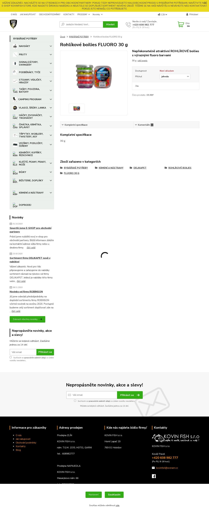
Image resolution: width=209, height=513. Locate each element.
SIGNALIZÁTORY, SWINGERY (28, 63)
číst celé (31, 247)
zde (117, 505)
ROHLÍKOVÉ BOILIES (179, 167)
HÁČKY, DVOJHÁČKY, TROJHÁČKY (30, 117)
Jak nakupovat (23, 439)
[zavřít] (205, 3)
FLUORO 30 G (71, 173)
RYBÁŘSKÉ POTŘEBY (25, 38)
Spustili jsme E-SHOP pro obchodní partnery (30, 229)
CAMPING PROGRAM (29, 99)
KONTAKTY (68, 14)
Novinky (96, 14)
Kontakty (21, 446)
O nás (19, 435)
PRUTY (23, 54)
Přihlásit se (45, 352)
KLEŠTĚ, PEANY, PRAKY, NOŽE (32, 163)
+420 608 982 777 (143, 24)
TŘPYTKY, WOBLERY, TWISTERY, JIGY (31, 135)
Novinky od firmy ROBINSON (26, 291)
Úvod (62, 36)
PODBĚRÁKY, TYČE (29, 72)
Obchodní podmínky (26, 442)
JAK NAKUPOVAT (28, 14)
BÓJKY (22, 172)
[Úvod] (33, 24)
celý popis (142, 60)
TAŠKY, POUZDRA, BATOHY (29, 90)
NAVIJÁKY (24, 46)
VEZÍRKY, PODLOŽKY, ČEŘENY (31, 145)
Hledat (110, 24)
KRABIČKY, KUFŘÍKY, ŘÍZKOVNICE (30, 154)
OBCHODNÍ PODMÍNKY (49, 14)
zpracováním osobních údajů (35, 358)
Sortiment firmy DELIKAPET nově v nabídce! (30, 259)
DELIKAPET (140, 167)
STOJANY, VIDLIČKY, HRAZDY (30, 81)
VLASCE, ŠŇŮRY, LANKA (32, 107)
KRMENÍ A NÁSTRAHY (31, 192)
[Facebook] (155, 477)
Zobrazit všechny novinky (25, 319)
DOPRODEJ (25, 205)
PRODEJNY (82, 14)
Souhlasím (114, 494)
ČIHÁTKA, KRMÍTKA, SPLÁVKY (30, 126)
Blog (18, 450)
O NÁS (14, 14)
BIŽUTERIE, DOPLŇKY (31, 180)
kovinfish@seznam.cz (167, 467)
